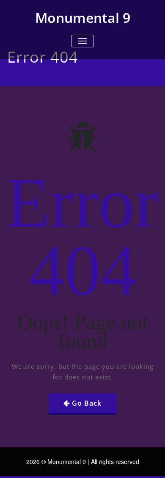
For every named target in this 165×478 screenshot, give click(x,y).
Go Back (87, 403)
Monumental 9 (82, 17)
